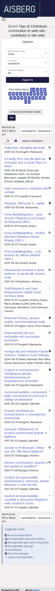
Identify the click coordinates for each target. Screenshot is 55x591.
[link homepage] (21, 10)
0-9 (32, 90)
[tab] (8, 141)
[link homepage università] (12, 26)
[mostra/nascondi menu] (51, 26)
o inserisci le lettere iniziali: (25, 111)
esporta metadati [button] (32, 140)
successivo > (45, 130)
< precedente (28, 130)
